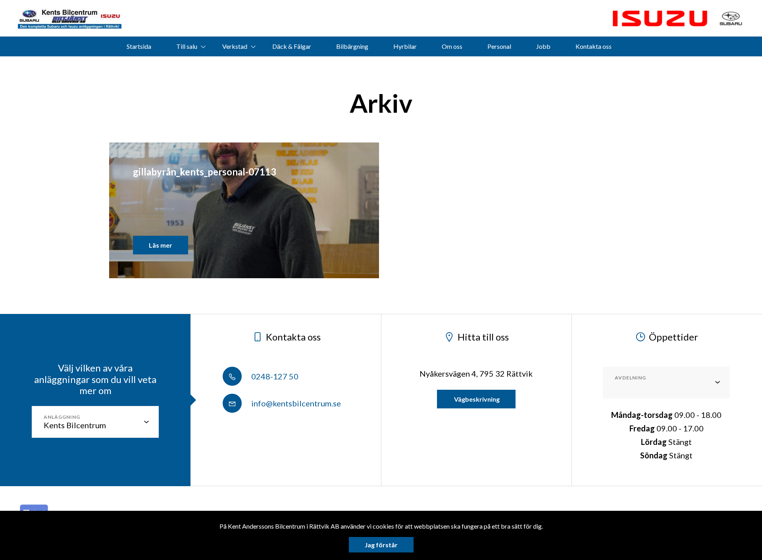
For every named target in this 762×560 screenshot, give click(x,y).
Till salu (186, 46)
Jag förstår (381, 544)
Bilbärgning (352, 46)
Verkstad (234, 46)
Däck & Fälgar (291, 46)
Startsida (139, 46)
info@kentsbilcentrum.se (295, 403)
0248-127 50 (274, 376)
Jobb (543, 46)
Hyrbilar (405, 46)
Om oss (452, 46)
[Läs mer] (660, 18)
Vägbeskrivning (476, 399)
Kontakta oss (593, 46)
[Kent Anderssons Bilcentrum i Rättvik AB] (69, 18)
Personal (499, 46)
